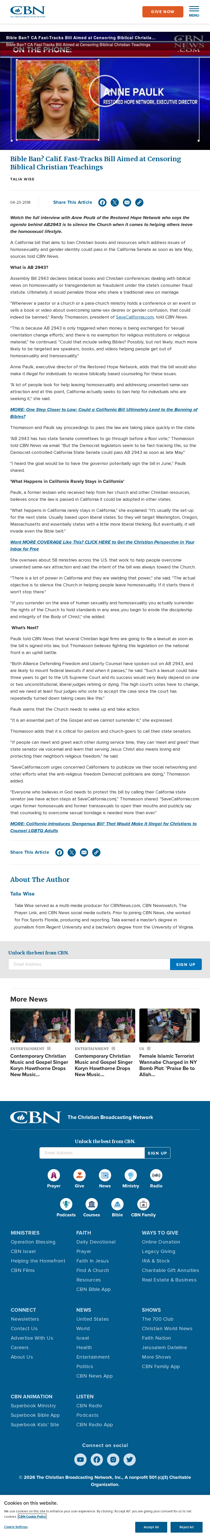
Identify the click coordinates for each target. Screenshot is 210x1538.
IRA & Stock (156, 1261)
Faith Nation (156, 1338)
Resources (88, 1280)
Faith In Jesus (92, 1261)
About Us (22, 1357)
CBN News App (94, 1376)
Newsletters (25, 1319)
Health (84, 1348)
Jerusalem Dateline (164, 1348)
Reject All (186, 1527)
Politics (84, 1366)
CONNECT (23, 1310)
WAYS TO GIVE (160, 1233)
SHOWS (151, 1310)
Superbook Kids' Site (35, 1425)
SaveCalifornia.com (135, 317)
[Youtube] (80, 1459)
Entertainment (93, 1357)
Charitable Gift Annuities (170, 1270)
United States (92, 1319)
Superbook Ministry (33, 1406)
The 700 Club (157, 1319)
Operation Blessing (33, 1242)
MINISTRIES (25, 1233)
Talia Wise (22, 179)
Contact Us (24, 1329)
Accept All (151, 1527)
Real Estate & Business (169, 1280)
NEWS (83, 1310)
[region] (105, 1516)
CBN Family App (161, 1366)
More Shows (156, 1357)
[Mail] (127, 202)
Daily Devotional (96, 1242)
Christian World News (167, 1329)
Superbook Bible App (35, 1415)
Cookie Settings (16, 1526)
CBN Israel (23, 1251)
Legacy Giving (158, 1251)
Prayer (83, 1251)
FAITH (83, 1233)
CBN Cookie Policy (32, 1516)
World (83, 1329)
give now (163, 12)
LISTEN (85, 1396)
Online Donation (161, 1242)
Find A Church (92, 1270)
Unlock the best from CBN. (38, 953)
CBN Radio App (94, 1425)
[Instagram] (113, 1459)
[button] (191, 11)
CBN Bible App (93, 1289)
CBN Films (23, 1270)
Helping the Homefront (38, 1261)
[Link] (139, 202)
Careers (20, 1348)
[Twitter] (115, 202)
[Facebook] (102, 202)
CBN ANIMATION (32, 1396)
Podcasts (87, 1415)
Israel (82, 1338)
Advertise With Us (32, 1338)
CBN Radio (89, 1406)
